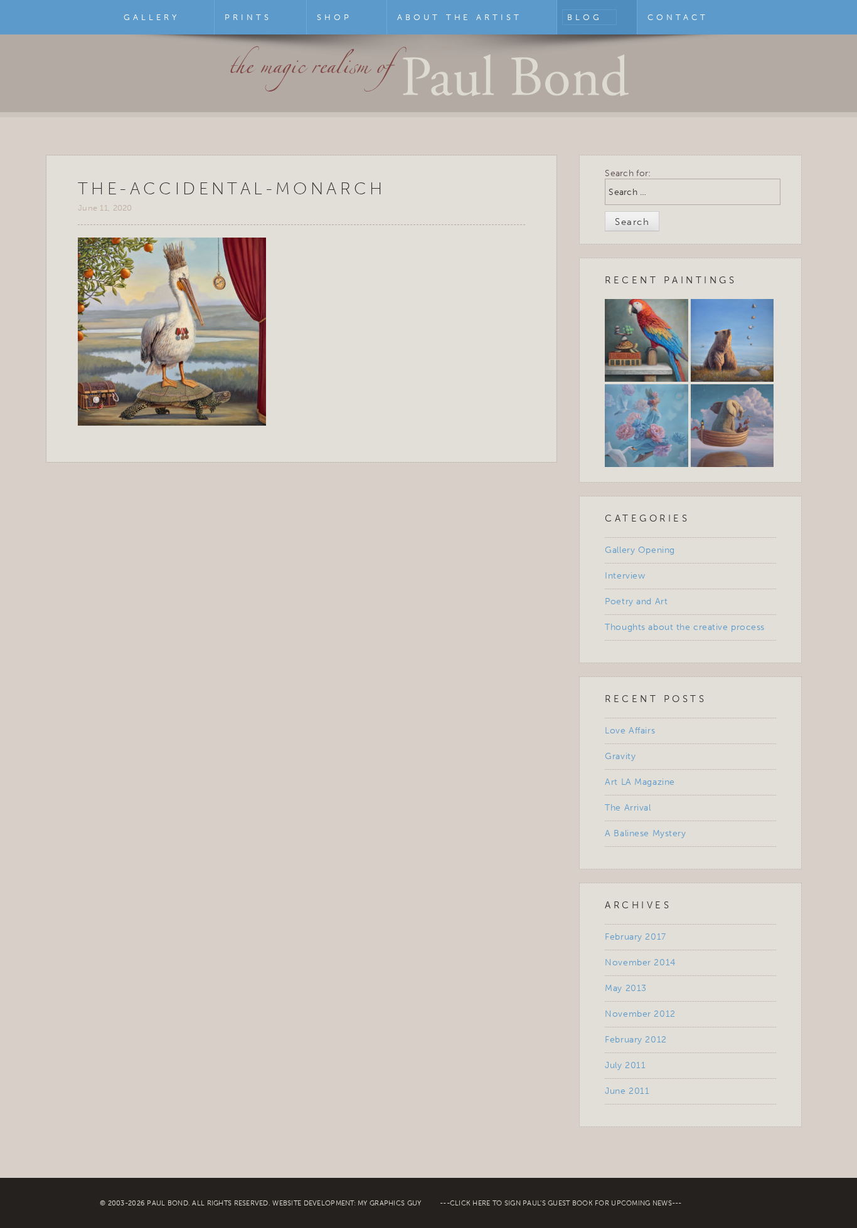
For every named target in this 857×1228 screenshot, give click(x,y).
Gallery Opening (639, 550)
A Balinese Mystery (645, 833)
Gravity (620, 756)
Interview (625, 575)
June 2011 (627, 1091)
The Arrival (628, 807)
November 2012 (640, 1014)
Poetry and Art (636, 601)
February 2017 (635, 936)
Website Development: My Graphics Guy (346, 1203)
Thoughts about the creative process (685, 627)
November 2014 (640, 962)
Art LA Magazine (639, 782)
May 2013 (625, 988)
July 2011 (625, 1065)
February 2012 (635, 1039)
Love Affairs (630, 730)
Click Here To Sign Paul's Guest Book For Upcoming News (561, 1203)
